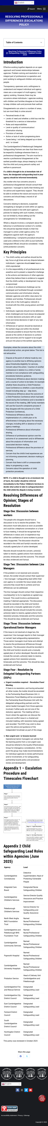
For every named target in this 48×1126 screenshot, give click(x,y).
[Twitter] (26, 1090)
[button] (41, 42)
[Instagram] (22, 1090)
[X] (27, 1056)
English (20, 2)
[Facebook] (21, 1056)
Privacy (20, 1115)
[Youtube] (30, 1090)
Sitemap (26, 1115)
